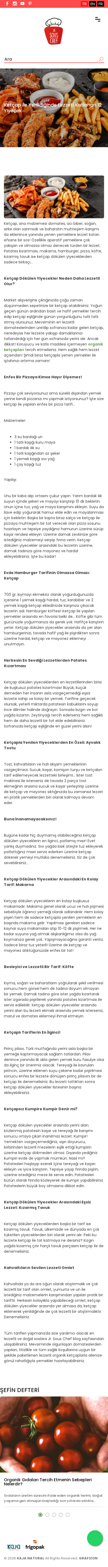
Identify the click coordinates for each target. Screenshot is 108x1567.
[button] (40, 1515)
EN (92, 4)
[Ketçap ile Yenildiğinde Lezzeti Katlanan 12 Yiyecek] (54, 197)
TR (84, 4)
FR (101, 4)
